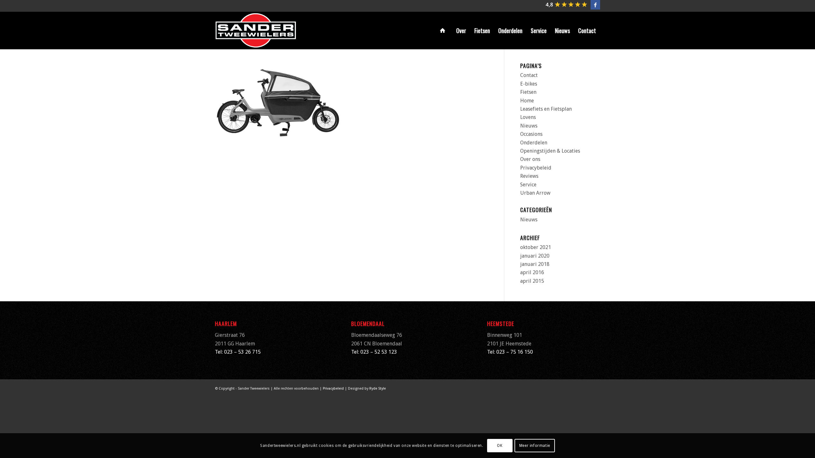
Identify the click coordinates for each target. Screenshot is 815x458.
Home (527, 101)
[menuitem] (444, 30)
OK (499, 445)
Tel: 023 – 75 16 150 (510, 352)
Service (528, 185)
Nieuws (528, 126)
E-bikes (528, 84)
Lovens (528, 117)
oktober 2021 (535, 247)
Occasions (531, 134)
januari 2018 (534, 264)
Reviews (529, 176)
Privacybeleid (535, 168)
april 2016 (532, 272)
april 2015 (532, 281)
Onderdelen (533, 143)
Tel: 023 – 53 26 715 (238, 352)
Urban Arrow (535, 193)
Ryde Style (377, 388)
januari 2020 (534, 256)
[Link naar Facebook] (595, 5)
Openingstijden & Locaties (550, 151)
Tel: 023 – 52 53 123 (374, 352)
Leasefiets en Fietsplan (546, 109)
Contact (529, 75)
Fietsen (528, 92)
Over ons (530, 159)
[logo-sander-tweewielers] (256, 30)
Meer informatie (534, 445)
